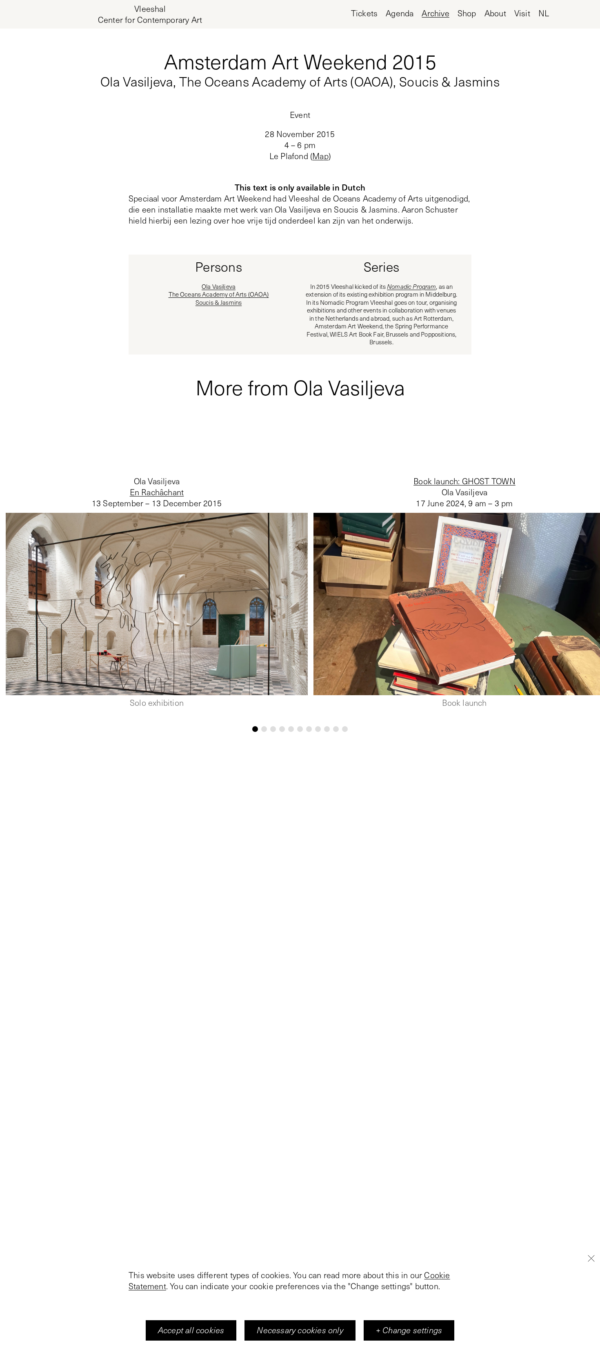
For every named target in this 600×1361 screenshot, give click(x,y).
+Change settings (409, 1330)
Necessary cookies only (300, 1330)
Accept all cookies (191, 1330)
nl (543, 13)
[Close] (591, 1258)
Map (320, 156)
